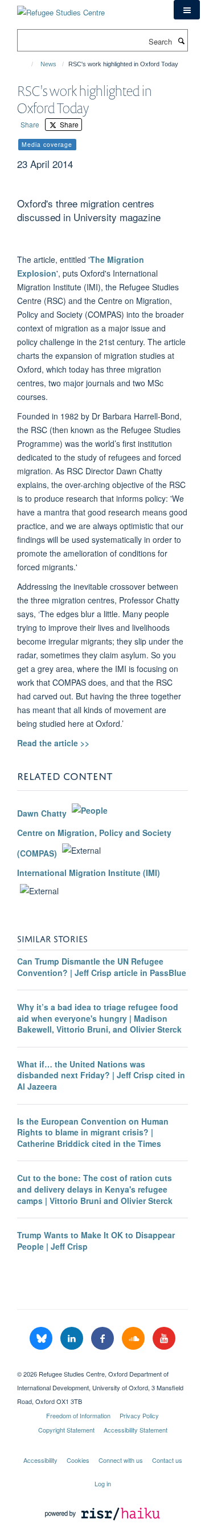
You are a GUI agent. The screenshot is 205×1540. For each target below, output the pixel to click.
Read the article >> (53, 743)
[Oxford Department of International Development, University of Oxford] (102, 1364)
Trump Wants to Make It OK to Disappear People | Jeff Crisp (96, 1240)
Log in (103, 1483)
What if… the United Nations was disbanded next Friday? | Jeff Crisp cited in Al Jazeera (101, 1075)
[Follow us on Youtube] (164, 1338)
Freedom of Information (78, 1415)
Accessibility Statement (135, 1429)
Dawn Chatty (42, 813)
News (48, 64)
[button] (187, 9)
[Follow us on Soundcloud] (134, 1338)
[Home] (27, 64)
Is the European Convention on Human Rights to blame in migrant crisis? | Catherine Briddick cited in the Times (93, 1132)
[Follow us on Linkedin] (72, 1338)
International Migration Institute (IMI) (88, 872)
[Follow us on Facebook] (103, 1338)
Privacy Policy (139, 1415)
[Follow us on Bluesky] (42, 1338)
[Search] (181, 40)
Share (29, 124)
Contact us (167, 1460)
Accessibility (40, 1460)
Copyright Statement (66, 1429)
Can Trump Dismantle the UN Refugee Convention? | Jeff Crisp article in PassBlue (101, 966)
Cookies (78, 1460)
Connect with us (121, 1460)
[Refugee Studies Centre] (61, 8)
